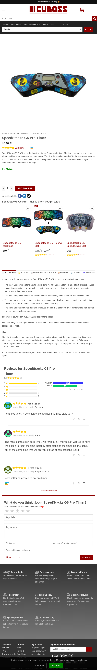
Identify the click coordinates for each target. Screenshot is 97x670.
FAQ (4, 651)
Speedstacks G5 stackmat (12, 244)
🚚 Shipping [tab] (63, 273)
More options (14, 557)
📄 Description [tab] (9, 273)
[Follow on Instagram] (57, 656)
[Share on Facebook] (20, 196)
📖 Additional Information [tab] (43, 273)
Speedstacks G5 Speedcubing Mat (76, 244)
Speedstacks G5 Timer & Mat (48, 244)
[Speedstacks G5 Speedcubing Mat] (80, 222)
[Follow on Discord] (71, 656)
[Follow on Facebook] (53, 656)
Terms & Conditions (21, 652)
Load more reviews (48, 490)
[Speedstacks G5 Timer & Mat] (48, 222)
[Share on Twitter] (24, 196)
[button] (3, 10)
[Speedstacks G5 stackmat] (16, 222)
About (19, 648)
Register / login (38, 648)
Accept (56, 665)
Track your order (9, 654)
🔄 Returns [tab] (75, 273)
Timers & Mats (39, 134)
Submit (86, 557)
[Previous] (2, 233)
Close (88, 29)
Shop (12, 134)
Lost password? (38, 651)
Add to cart (25, 188)
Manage (39, 665)
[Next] (95, 233)
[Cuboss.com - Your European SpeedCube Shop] (48, 9)
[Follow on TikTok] (62, 656)
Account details (38, 654)
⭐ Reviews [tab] (23, 273)
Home (4, 134)
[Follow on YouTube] (66, 656)
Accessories (23, 134)
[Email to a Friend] (29, 196)
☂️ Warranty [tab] (89, 273)
